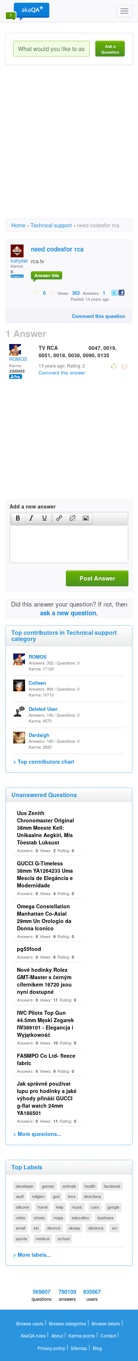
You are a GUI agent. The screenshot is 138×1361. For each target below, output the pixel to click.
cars (95, 1207)
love (71, 1196)
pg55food (29, 948)
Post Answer (97, 578)
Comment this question (98, 315)
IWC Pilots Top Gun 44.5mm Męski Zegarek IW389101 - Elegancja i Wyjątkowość (45, 1023)
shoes (39, 1217)
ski (36, 1228)
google (113, 1207)
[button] (18, 518)
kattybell (20, 260)
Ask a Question (110, 49)
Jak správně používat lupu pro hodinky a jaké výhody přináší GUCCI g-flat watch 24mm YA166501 (47, 1098)
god (56, 1196)
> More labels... (32, 1254)
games (48, 1186)
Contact (108, 1335)
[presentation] (18, 519)
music (77, 1207)
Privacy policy (51, 1348)
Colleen (37, 682)
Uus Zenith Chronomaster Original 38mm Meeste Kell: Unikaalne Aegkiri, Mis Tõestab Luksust (45, 827)
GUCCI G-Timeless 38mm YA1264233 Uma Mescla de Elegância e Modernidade (45, 874)
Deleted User (43, 708)
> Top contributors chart (43, 761)
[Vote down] (52, 293)
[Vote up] (37, 293)
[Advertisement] (69, 148)
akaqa (74, 1228)
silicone (22, 1207)
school (64, 1238)
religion (38, 1196)
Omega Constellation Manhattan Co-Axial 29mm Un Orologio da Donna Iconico (44, 917)
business (106, 1217)
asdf (20, 1196)
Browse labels (106, 1323)
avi (114, 1228)
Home (18, 225)
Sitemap (79, 1348)
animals (69, 1186)
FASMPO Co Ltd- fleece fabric (46, 1059)
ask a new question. (69, 612)
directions (92, 1196)
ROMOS (18, 358)
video (20, 1217)
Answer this (46, 275)
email (20, 1228)
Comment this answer (62, 372)
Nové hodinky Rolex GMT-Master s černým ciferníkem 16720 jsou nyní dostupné (44, 980)
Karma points (81, 1335)
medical (42, 1238)
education (80, 1217)
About (57, 1335)
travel (42, 1207)
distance (95, 1228)
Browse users (29, 1323)
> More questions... (37, 1133)
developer (24, 1186)
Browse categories (67, 1323)
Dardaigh (39, 734)
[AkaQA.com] (27, 11)
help (59, 1207)
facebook (112, 1186)
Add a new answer (33, 506)
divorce (53, 1228)
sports (21, 1238)
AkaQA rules (33, 1335)
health (90, 1186)
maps (58, 1217)
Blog (97, 1348)
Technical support (51, 225)
